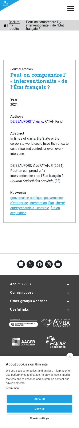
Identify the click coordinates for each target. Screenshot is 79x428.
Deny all (40, 408)
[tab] (39, 284)
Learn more (13, 388)
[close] (69, 356)
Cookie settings (39, 418)
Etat (51, 203)
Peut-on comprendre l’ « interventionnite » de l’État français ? (38, 80)
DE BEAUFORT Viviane (26, 122)
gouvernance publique (26, 198)
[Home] (5, 25)
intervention (38, 203)
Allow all (39, 399)
